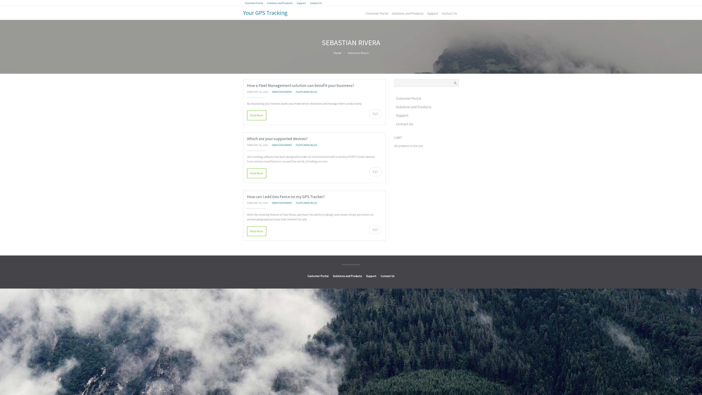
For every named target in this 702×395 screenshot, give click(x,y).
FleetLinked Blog (306, 91)
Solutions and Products (408, 14)
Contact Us (449, 14)
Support (432, 14)
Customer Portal (377, 14)
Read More (256, 115)
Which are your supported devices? (277, 138)
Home (337, 53)
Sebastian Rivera (282, 91)
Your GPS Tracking (265, 12)
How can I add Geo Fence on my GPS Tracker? (286, 196)
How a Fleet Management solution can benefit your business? (300, 85)
